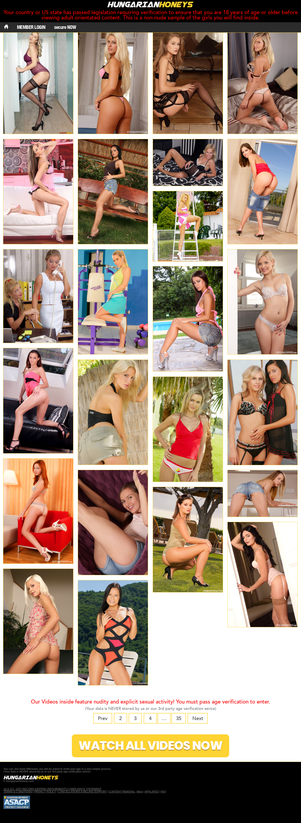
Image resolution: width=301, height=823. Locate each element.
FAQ (163, 791)
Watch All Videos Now (150, 745)
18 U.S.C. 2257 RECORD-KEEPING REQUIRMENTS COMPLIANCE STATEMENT (52, 789)
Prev (103, 718)
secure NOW (65, 27)
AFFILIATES (152, 791)
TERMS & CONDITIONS (18, 791)
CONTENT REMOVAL (122, 791)
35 (178, 718)
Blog (140, 791)
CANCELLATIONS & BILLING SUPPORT (82, 791)
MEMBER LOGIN (31, 27)
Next (197, 718)
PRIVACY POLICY (45, 791)
